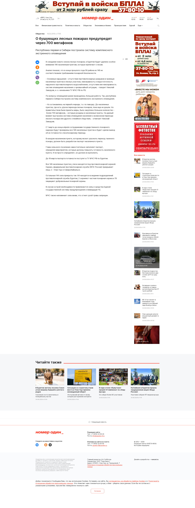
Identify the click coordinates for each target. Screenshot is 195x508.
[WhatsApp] (37, 82)
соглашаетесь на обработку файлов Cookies (127, 481)
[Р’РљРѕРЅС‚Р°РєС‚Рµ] (37, 62)
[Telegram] (37, 72)
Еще (139, 25)
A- (123, 59)
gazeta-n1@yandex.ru (99, 445)
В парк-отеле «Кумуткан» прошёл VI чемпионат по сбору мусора (112, 390)
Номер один (97, 18)
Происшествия (120, 25)
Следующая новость (99, 422)
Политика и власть (72, 25)
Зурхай (132, 25)
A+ (126, 59)
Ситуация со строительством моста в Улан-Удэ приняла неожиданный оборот (80, 390)
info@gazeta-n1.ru (98, 436)
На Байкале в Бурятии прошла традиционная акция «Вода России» (144, 390)
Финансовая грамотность (52, 25)
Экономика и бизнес (103, 25)
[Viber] (37, 77)
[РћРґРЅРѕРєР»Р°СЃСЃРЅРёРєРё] (37, 67)
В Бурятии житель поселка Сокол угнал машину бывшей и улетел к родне (50, 390)
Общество (87, 25)
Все (37, 25)
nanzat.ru (154, 459)
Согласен (97, 491)
